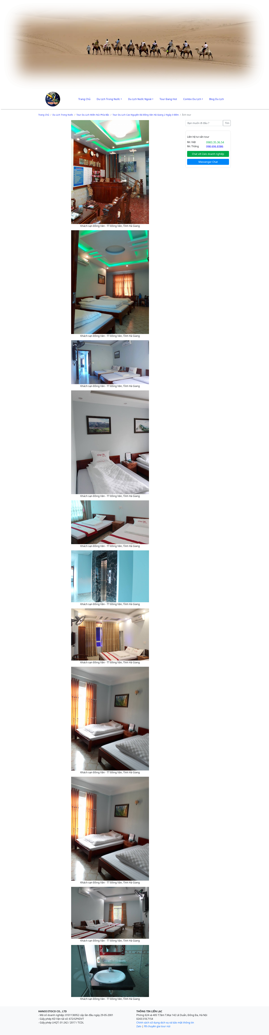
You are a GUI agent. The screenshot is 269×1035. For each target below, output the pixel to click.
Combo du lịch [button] (192, 99)
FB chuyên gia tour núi (157, 1026)
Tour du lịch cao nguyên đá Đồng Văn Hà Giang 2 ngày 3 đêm (146, 114)
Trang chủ (43, 114)
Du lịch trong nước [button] (108, 99)
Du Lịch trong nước (62, 114)
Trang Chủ (84, 99)
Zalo (138, 1026)
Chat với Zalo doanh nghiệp (208, 154)
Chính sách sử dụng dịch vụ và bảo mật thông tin (165, 1022)
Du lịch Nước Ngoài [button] (139, 99)
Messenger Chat (208, 162)
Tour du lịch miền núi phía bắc (92, 114)
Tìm (227, 123)
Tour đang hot (168, 99)
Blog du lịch (216, 99)
